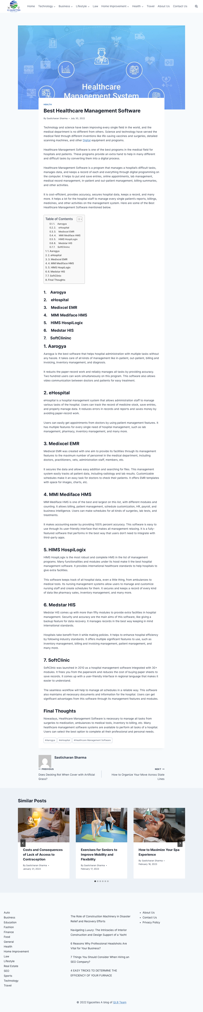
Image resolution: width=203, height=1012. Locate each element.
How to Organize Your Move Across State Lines (138, 774)
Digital (87, 140)
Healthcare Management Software (92, 740)
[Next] (180, 843)
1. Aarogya (60, 223)
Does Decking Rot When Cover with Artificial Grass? (67, 774)
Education (10, 922)
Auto (7, 912)
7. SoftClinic (54, 275)
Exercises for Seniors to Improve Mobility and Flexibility (99, 854)
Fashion (9, 927)
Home (31, 6)
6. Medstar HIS (63, 243)
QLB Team (119, 1002)
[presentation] (43, 825)
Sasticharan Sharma (57, 118)
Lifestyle (9, 961)
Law (95, 6)
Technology (11, 980)
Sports (8, 975)
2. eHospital (61, 227)
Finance (9, 932)
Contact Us (180, 6)
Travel (150, 6)
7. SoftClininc (61, 247)
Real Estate (11, 966)
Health (48, 104)
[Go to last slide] (23, 843)
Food (7, 936)
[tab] (95, 881)
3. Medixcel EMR (64, 231)
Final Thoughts (56, 279)
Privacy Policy (151, 922)
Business (9, 917)
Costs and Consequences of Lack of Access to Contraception (43, 854)
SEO (6, 970)
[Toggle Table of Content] (78, 219)
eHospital (64, 740)
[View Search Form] (196, 6)
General (9, 941)
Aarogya (50, 740)
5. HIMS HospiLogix (66, 239)
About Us (164, 6)
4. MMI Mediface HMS (67, 235)
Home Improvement (16, 951)
